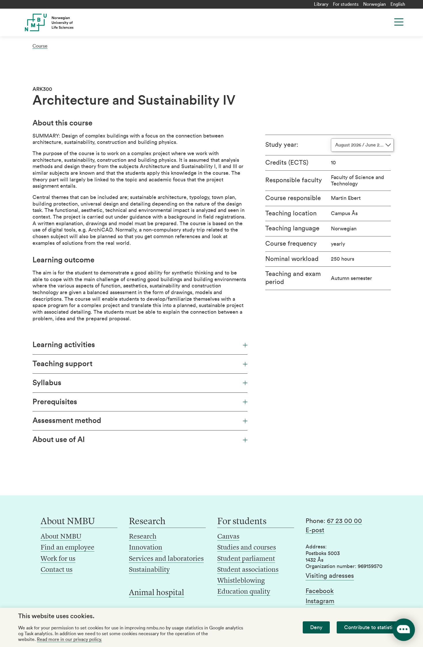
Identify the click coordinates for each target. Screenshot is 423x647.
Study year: (281, 145)
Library (321, 4)
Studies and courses (246, 547)
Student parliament (246, 559)
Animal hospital (156, 593)
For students (346, 4)
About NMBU (61, 536)
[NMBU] (62, 22)
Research (143, 536)
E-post (315, 530)
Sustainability (149, 570)
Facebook (320, 591)
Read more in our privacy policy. (69, 639)
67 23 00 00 (344, 521)
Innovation (145, 547)
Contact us (57, 570)
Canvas (228, 536)
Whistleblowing (241, 581)
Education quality (243, 591)
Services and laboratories (166, 559)
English (397, 4)
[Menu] (398, 22)
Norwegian (374, 4)
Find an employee (67, 547)
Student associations (248, 570)
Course (40, 46)
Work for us (58, 559)
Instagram (320, 601)
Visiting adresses (330, 576)
